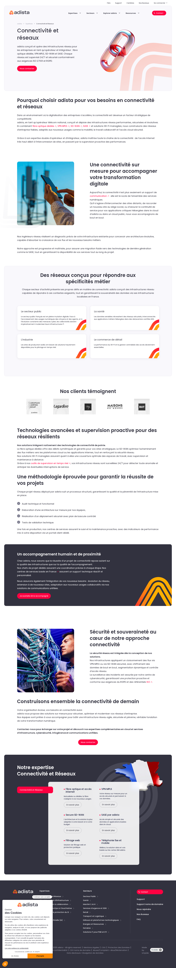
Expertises (72, 13)
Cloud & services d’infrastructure (54, 900)
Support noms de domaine (150, 904)
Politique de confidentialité (55, 950)
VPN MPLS (62, 126)
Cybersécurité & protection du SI (54, 912)
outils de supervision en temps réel (49, 463)
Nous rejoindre (144, 909)
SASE (85, 126)
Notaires (87, 928)
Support (118, 3)
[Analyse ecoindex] (156, 951)
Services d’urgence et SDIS (95, 908)
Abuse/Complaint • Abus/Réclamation (110, 950)
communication (98, 195)
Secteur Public (89, 896)
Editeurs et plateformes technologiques (101, 920)
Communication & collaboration (54, 904)
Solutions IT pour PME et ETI (95, 932)
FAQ (108, 3)
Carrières (130, 3)
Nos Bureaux (144, 3)
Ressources (131, 13)
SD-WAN (75, 126)
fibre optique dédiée (43, 126)
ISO (148, 681)
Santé (85, 900)
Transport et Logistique (93, 916)
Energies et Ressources (93, 924)
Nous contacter (88, 742)
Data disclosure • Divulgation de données (85, 953)
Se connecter (159, 3)
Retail (85, 912)
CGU (104, 947)
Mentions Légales (91, 947)
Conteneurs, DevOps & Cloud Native (56, 908)
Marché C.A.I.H (89, 904)
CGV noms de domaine (80, 950)
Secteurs (90, 13)
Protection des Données (119, 947)
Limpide (145, 953)
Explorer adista (110, 13)
